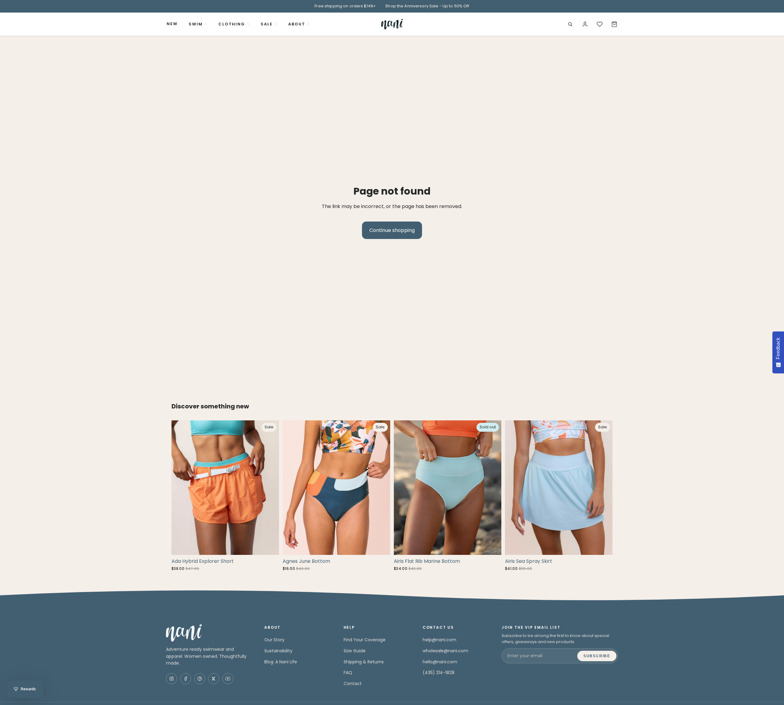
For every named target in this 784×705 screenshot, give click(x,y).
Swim (196, 24)
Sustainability (278, 651)
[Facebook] (185, 678)
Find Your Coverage (365, 640)
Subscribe (596, 656)
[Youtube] (227, 678)
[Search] (570, 24)
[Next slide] (270, 488)
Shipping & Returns (364, 662)
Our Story (274, 640)
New (172, 24)
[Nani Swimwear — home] (392, 24)
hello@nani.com (440, 662)
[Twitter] (213, 678)
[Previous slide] (181, 488)
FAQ (348, 672)
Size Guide (355, 651)
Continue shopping (392, 230)
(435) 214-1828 (438, 672)
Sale (267, 24)
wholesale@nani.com (445, 651)
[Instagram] (171, 678)
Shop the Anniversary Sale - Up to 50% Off (427, 6)
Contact (353, 683)
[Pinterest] (199, 678)
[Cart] (614, 24)
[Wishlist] (600, 24)
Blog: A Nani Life (280, 662)
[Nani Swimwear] (208, 633)
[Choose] (269, 545)
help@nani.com (439, 640)
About (296, 24)
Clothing (231, 24)
